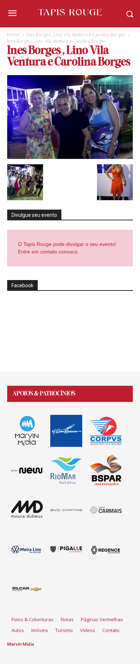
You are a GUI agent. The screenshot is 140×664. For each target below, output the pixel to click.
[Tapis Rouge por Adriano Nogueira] (70, 12)
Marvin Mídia (20, 644)
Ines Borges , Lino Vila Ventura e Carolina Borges (76, 35)
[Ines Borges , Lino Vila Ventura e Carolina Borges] (70, 157)
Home (13, 35)
